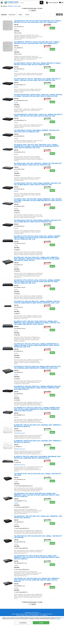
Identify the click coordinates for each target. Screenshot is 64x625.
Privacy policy (57, 618)
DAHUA (16, 71)
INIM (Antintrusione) (19, 433)
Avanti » (34, 10)
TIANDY (16, 481)
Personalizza (22, 622)
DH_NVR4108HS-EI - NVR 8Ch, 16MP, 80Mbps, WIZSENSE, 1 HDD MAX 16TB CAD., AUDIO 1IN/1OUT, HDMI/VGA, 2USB (36, 131)
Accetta (41, 622)
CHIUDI (62, 617)
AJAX (15, 29)
